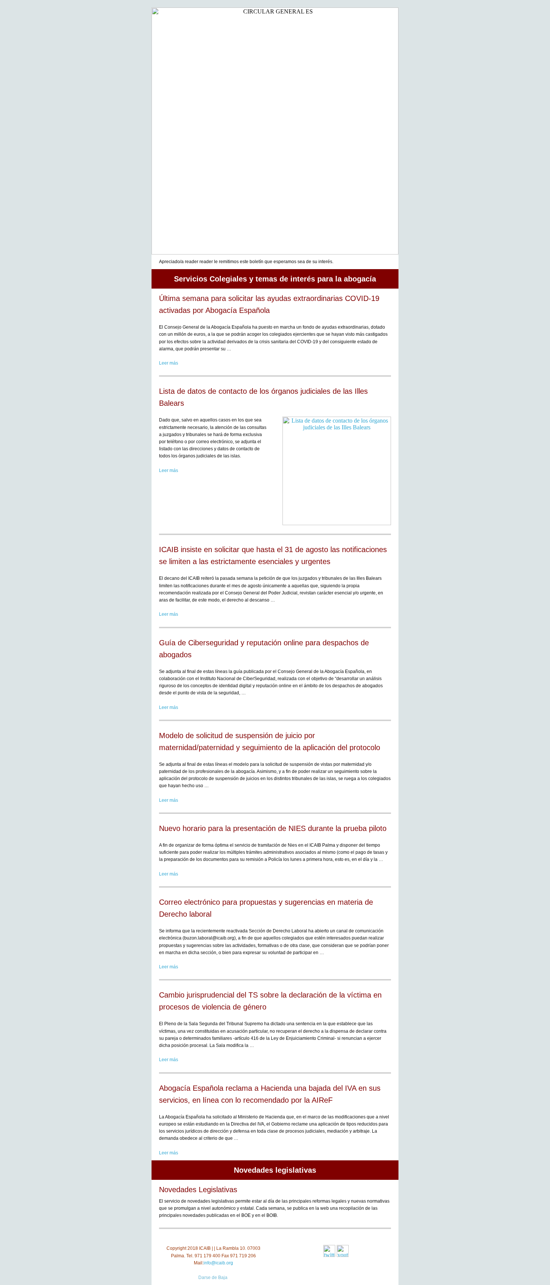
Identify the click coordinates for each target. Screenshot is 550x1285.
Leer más (168, 363)
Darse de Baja (212, 1277)
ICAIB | (206, 1248)
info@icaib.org (218, 1263)
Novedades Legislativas (198, 1189)
